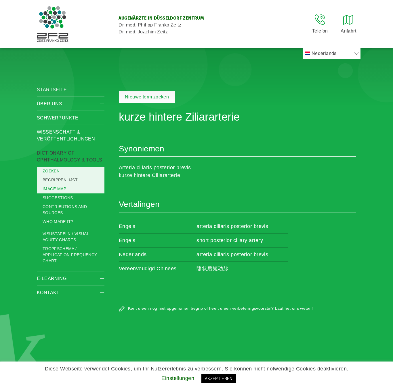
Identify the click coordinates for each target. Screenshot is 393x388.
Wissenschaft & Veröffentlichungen (66, 135)
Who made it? (58, 221)
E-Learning (51, 278)
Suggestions (58, 197)
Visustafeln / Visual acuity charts (66, 236)
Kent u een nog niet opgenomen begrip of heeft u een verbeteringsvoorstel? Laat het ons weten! (220, 308)
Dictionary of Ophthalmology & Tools (69, 156)
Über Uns (49, 103)
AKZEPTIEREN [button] (218, 378)
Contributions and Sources (65, 209)
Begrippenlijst (60, 180)
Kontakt (48, 292)
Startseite (52, 89)
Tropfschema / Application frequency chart (70, 254)
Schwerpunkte (58, 117)
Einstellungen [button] (177, 378)
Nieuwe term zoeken (147, 96)
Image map (54, 189)
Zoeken (51, 171)
